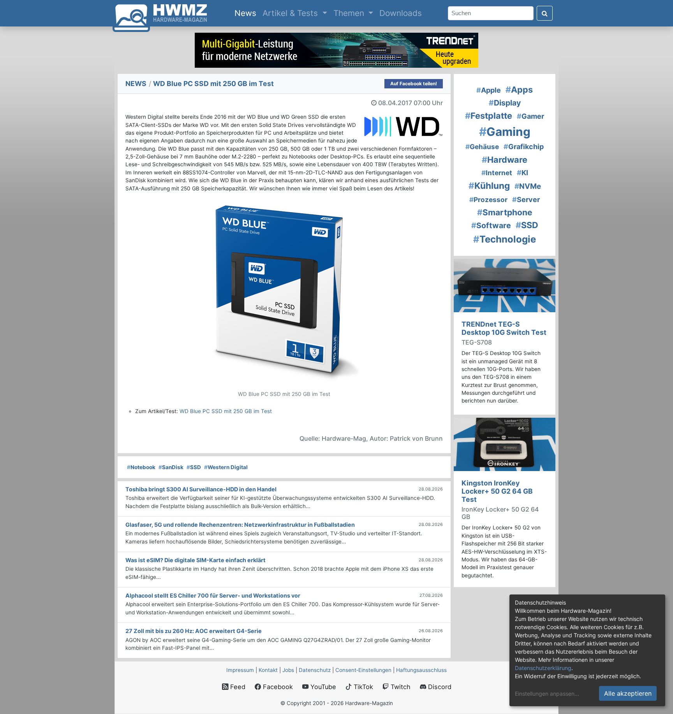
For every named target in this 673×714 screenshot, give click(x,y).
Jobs (288, 670)
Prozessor (488, 199)
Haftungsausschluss (421, 670)
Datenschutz (315, 670)
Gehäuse (482, 146)
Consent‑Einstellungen (363, 670)
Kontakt (268, 670)
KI (522, 173)
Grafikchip (524, 146)
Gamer (530, 116)
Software (491, 225)
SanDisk (171, 467)
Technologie (504, 239)
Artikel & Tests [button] (291, 13)
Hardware (504, 160)
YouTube (322, 687)
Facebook (277, 687)
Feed (236, 687)
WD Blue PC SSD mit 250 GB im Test (226, 411)
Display (505, 102)
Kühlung (489, 185)
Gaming (504, 132)
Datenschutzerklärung (543, 668)
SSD (194, 467)
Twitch (399, 687)
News (246, 13)
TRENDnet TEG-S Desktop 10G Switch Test (504, 328)
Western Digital (226, 467)
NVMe (527, 186)
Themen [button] (349, 13)
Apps (519, 89)
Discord (438, 687)
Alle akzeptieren (628, 693)
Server (526, 199)
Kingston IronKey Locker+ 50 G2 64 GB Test (497, 491)
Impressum (240, 670)
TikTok (362, 687)
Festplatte (488, 116)
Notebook (141, 467)
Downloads (400, 13)
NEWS (135, 83)
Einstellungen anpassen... (547, 693)
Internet (496, 173)
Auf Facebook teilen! (413, 83)
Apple (488, 90)
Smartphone (504, 212)
